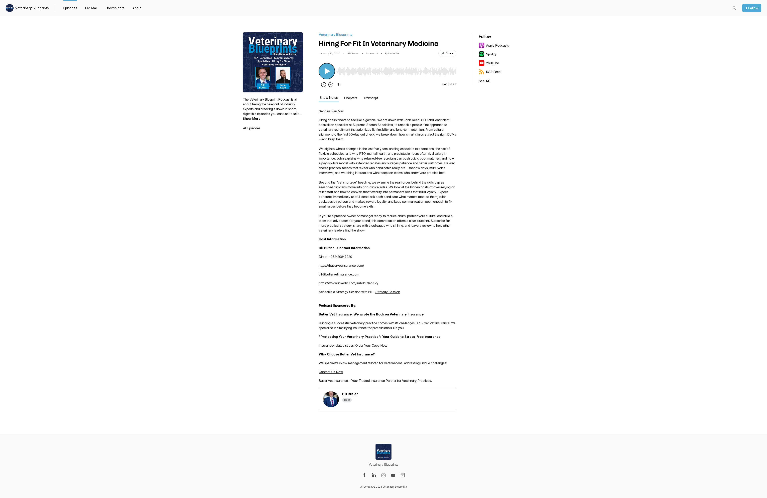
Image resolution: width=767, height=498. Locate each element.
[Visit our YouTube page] (393, 475)
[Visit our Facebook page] (364, 475)
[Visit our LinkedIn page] (374, 475)
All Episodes (251, 128)
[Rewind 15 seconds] (323, 84)
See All (484, 81)
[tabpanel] (387, 248)
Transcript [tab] (371, 98)
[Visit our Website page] (403, 475)
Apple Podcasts (497, 45)
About (136, 8)
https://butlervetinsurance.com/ (341, 265)
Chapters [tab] (350, 98)
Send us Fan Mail (331, 111)
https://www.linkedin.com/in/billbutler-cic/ (348, 283)
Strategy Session (387, 292)
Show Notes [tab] (329, 98)
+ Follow (751, 8)
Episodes (70, 8)
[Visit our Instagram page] (383, 475)
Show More (251, 119)
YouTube (492, 63)
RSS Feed (493, 72)
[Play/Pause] (327, 71)
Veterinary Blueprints (32, 8)
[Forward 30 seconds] (331, 84)
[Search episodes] (734, 8)
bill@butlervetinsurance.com (339, 274)
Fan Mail (91, 8)
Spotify (491, 54)
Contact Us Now (331, 372)
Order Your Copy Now (371, 345)
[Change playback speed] (339, 84)
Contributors (114, 8)
